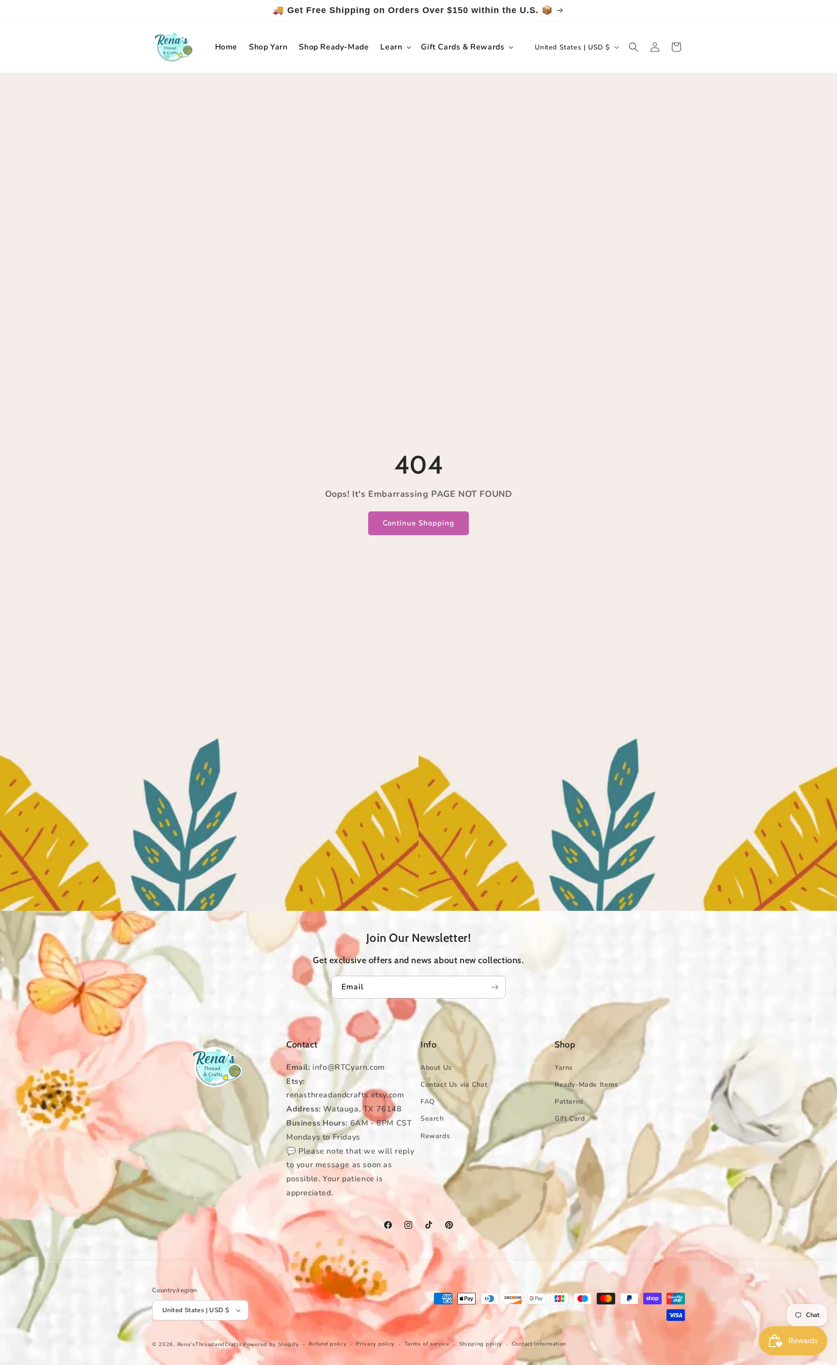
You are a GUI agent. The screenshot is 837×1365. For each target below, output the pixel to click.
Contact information (539, 1344)
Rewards (435, 1136)
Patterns (569, 1101)
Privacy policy (375, 1344)
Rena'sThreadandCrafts (209, 1344)
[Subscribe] (494, 987)
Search (432, 1118)
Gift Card (570, 1118)
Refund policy (327, 1344)
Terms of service (427, 1344)
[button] (394, 47)
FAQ (427, 1101)
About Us (436, 1067)
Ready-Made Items (587, 1084)
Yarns (564, 1067)
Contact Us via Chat (453, 1084)
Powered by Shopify (271, 1344)
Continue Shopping (418, 523)
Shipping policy (481, 1344)
